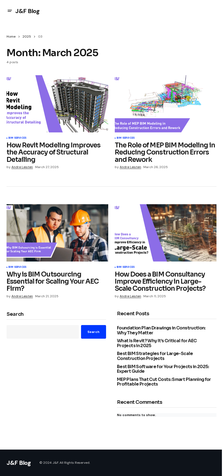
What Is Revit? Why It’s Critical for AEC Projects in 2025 (157, 343)
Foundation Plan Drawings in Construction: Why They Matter (161, 330)
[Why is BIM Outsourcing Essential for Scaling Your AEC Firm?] (57, 232)
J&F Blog (27, 11)
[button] (10, 11)
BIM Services (17, 138)
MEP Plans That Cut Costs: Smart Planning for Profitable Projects (164, 382)
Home (11, 36)
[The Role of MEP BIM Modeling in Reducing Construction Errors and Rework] (165, 103)
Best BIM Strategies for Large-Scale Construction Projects (155, 356)
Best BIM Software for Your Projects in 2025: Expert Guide (163, 369)
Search (15, 314)
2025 (27, 36)
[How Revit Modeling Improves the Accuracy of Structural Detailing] (57, 103)
